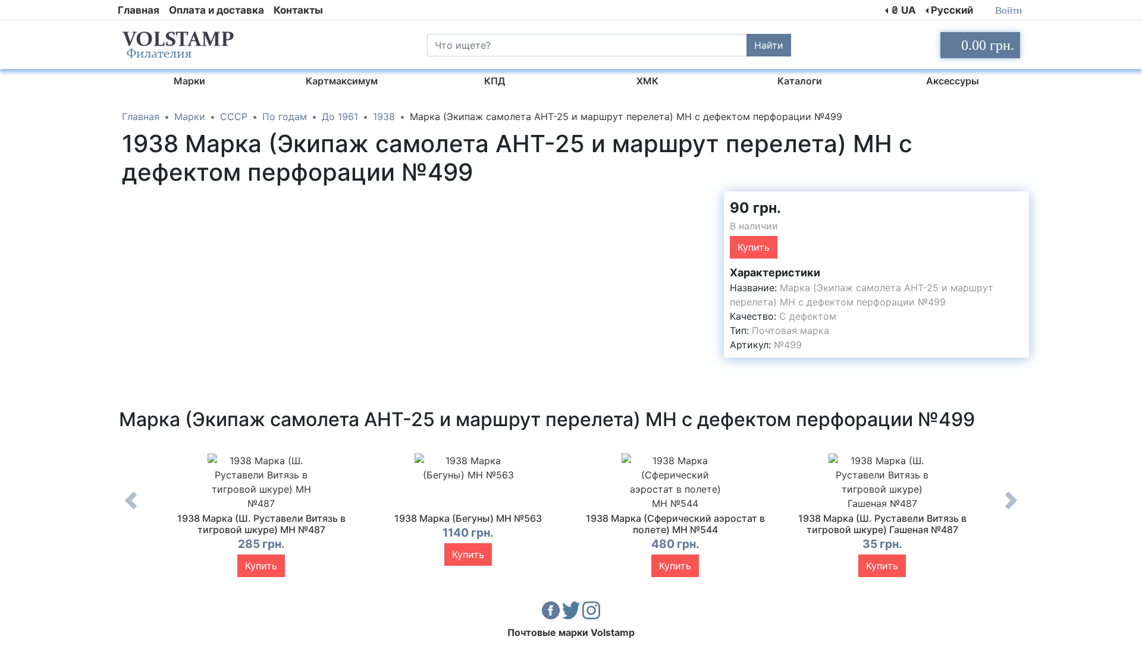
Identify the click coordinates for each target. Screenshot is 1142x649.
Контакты (298, 10)
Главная (138, 10)
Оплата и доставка (216, 10)
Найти (768, 45)
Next (1011, 509)
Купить (754, 247)
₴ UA (903, 10)
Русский (952, 10)
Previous (131, 509)
